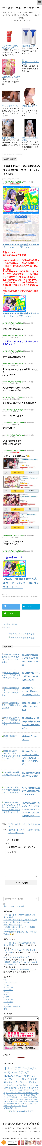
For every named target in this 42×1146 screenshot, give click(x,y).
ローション (8, 1002)
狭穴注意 (11, 1103)
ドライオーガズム (14, 1085)
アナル (6, 985)
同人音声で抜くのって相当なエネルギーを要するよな (31, 676)
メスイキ (24, 1079)
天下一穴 (24, 1106)
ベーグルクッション (11, 1095)
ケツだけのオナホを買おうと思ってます (20, 957)
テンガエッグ (24, 1097)
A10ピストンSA (28, 1101)
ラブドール (8, 999)
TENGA (8, 1075)
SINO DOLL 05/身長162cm (30, 139)
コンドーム (8, 990)
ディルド (7, 994)
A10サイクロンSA (31, 1099)
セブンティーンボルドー (15, 1093)
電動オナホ (27, 1085)
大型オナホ (23, 1082)
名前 (7, 843)
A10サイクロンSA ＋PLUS (30, 63)
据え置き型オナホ (27, 1090)
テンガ (25, 1072)
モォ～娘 (6, 1103)
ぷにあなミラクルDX (17, 1088)
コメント (10, 852)
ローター (7, 1004)
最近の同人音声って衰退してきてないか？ (31, 706)
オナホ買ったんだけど (13, 925)
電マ (5, 1009)
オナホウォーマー (31, 1093)
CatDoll (35, 1101)
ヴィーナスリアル (23, 1103)
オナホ (9, 1068)
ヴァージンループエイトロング (14, 1099)
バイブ (6, 997)
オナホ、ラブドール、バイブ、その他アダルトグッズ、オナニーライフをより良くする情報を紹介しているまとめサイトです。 (21, 1131)
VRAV (19, 1106)
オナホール (8, 987)
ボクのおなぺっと (18, 1101)
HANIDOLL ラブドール (30, 107)
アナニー (18, 1075)
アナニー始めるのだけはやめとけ (18, 969)
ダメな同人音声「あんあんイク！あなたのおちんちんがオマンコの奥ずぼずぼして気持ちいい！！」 (31, 809)
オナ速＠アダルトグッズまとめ (21, 8)
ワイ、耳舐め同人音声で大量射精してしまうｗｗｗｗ (31, 791)
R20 (16, 1103)
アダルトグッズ (10, 982)
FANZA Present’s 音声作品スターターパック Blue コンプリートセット (21, 314)
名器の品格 (33, 1097)
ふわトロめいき (31, 1095)
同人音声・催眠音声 (11, 624)
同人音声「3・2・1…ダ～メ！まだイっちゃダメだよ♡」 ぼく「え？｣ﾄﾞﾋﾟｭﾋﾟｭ (32, 757)
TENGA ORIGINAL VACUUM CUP (10, 47)
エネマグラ (11, 1082)
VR (5, 980)
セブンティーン (14, 1090)
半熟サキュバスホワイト (11, 1106)
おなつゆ (22, 1095)
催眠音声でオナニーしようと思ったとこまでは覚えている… (31, 691)
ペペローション (32, 1103)
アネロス (30, 1088)
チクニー (7, 992)
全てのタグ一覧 (10, 1108)
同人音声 (7, 627)
